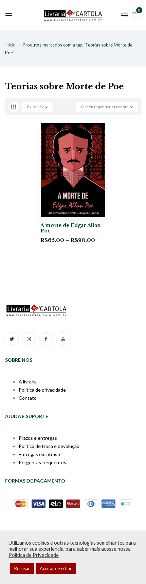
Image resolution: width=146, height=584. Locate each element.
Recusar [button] (22, 568)
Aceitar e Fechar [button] (56, 568)
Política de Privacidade (33, 555)
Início (10, 45)
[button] (134, 14)
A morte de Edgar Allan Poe (70, 228)
